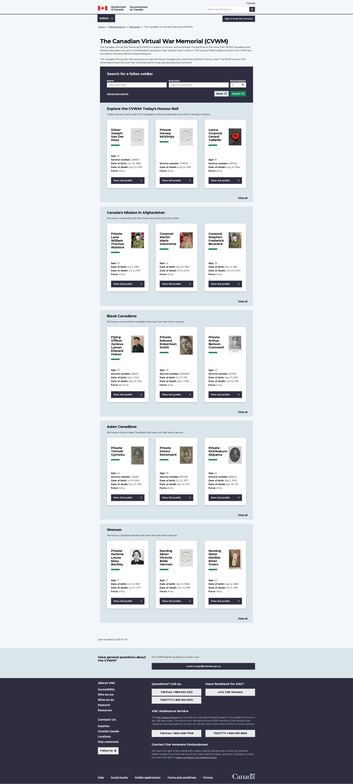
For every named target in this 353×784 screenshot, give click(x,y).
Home (101, 27)
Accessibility (106, 689)
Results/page (238, 80)
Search (236, 93)
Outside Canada (108, 731)
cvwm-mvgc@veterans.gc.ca (203, 666)
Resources (105, 710)
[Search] (252, 9)
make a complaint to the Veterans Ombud (196, 757)
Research (104, 704)
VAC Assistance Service (168, 717)
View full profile (122, 180)
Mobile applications (147, 777)
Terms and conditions (181, 777)
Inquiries (103, 726)
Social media (119, 777)
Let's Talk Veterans (230, 692)
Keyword (174, 80)
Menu (105, 18)
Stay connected (108, 741)
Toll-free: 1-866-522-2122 (177, 692)
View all (243, 198)
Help (101, 777)
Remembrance (117, 27)
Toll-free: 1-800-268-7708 (176, 733)
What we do (106, 699)
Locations (104, 736)
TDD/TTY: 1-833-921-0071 (176, 699)
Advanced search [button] (117, 94)
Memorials (134, 27)
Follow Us (109, 751)
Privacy (208, 777)
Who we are (106, 694)
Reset (219, 93)
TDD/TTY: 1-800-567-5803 (230, 733)
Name (110, 80)
